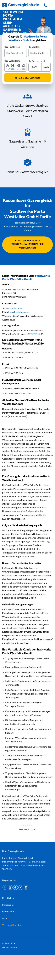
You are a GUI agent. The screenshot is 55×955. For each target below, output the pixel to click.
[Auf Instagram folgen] (10, 887)
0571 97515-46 (14, 308)
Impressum (7, 904)
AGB (4, 918)
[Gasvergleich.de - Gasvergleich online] (20, 5)
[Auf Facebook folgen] (4, 887)
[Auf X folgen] (20, 887)
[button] (51, 5)
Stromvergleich (9, 861)
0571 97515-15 (35, 334)
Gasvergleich (24, 858)
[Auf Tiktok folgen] (15, 887)
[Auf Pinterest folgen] (26, 887)
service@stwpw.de (19, 312)
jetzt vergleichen (27, 77)
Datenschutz (8, 911)
